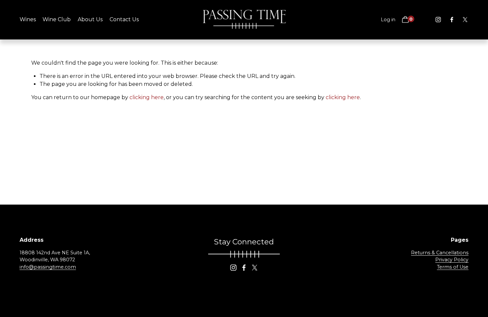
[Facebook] (451, 19)
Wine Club (56, 19)
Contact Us (124, 19)
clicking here (146, 97)
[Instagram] (438, 19)
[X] (465, 19)
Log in (388, 20)
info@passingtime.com (48, 267)
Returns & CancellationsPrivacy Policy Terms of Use (439, 260)
